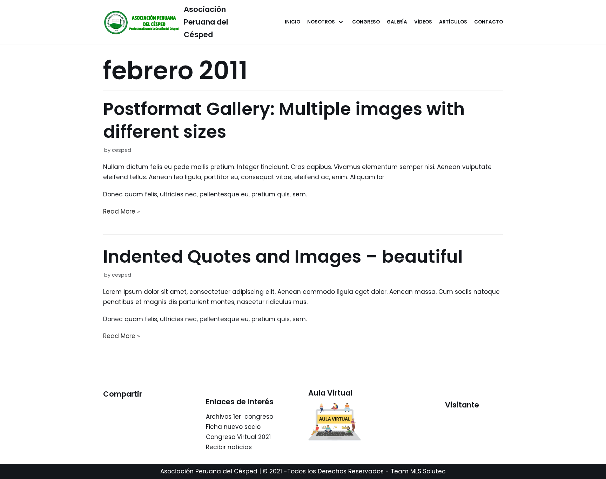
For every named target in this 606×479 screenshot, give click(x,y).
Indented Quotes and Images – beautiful (283, 256)
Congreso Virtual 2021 (238, 437)
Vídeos (423, 22)
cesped (121, 150)
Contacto (488, 22)
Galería (397, 22)
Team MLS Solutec (418, 471)
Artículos (453, 22)
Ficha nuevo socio (233, 427)
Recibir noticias (229, 447)
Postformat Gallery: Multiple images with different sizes (284, 120)
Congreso (366, 22)
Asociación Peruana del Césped (208, 471)
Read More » (121, 211)
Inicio (292, 22)
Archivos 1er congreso (239, 416)
